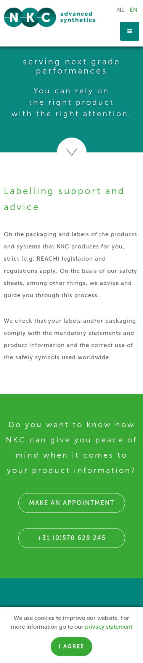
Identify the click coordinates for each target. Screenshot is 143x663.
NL (120, 9)
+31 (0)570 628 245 (71, 537)
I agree (71, 646)
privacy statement (108, 626)
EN (133, 9)
